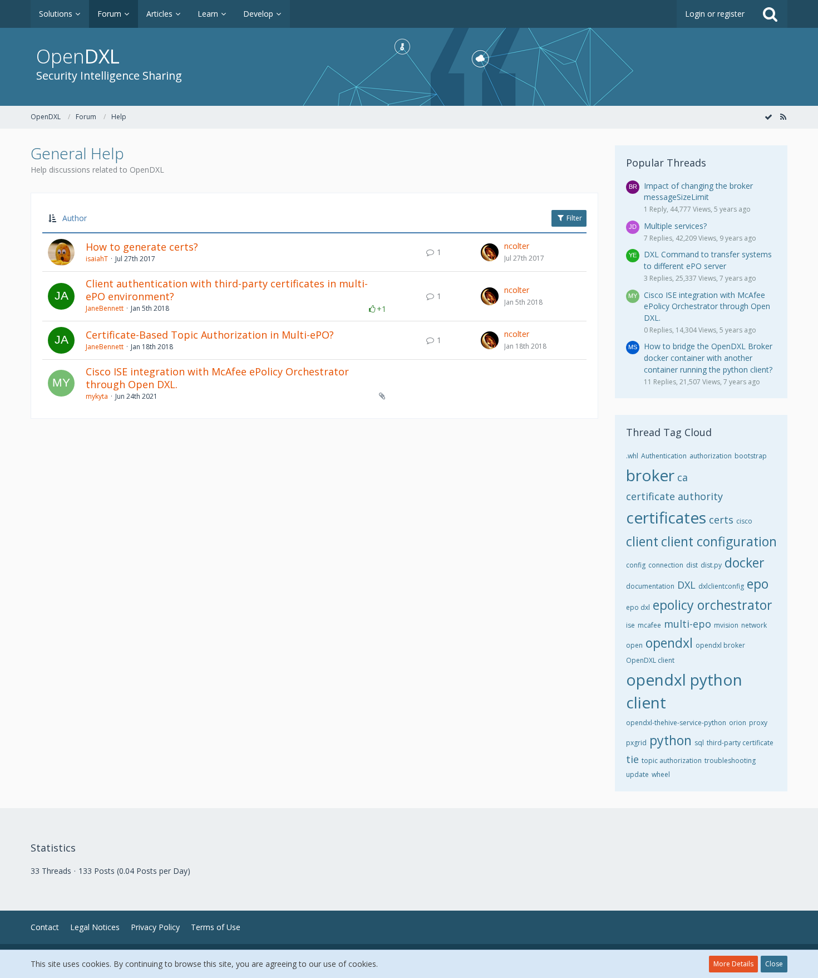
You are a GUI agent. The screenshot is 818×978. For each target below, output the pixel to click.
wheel (661, 774)
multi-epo (687, 623)
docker (745, 562)
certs (721, 519)
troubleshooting (730, 760)
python (670, 740)
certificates (666, 517)
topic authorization (672, 760)
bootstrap (751, 456)
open (634, 645)
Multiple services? (675, 226)
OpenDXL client (650, 660)
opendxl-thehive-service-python (676, 722)
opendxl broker (720, 645)
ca (682, 477)
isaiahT (97, 258)
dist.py (711, 565)
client (642, 541)
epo (757, 584)
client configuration (719, 541)
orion (737, 722)
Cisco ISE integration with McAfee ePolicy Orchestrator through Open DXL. (217, 378)
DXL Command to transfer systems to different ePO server (708, 260)
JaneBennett (105, 308)
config (635, 565)
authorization (710, 456)
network (754, 625)
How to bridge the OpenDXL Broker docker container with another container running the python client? (708, 357)
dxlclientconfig (721, 586)
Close (774, 964)
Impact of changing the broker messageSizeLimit (698, 191)
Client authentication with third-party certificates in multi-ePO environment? (227, 290)
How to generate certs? (142, 246)
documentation (650, 586)
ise (630, 625)
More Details (733, 964)
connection (665, 565)
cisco (744, 521)
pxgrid (636, 742)
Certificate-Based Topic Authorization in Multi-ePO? (210, 334)
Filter (573, 218)
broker (650, 475)
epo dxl (638, 607)
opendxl (669, 643)
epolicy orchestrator (712, 605)
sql (699, 742)
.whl (632, 456)
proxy (758, 722)
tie (632, 759)
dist (692, 565)
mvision (726, 625)
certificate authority (674, 496)
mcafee (649, 625)
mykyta (97, 396)
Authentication (664, 456)
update (637, 774)
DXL (686, 584)
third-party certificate (740, 742)
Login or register (715, 13)
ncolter (516, 246)
